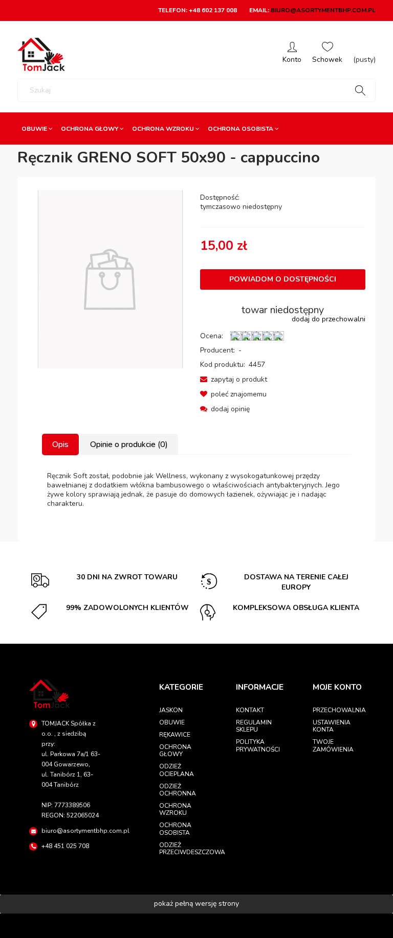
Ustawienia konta (332, 726)
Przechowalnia (338, 710)
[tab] (61, 444)
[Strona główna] (41, 54)
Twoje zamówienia (333, 745)
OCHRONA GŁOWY (175, 750)
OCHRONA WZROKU (175, 809)
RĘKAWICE (174, 735)
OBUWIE (172, 722)
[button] (233, 379)
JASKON (171, 710)
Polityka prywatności (258, 745)
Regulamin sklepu (254, 726)
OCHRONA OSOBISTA (175, 828)
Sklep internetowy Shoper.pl (196, 925)
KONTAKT (250, 710)
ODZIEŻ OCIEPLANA (176, 770)
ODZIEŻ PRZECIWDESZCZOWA (184, 848)
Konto (291, 54)
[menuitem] (37, 128)
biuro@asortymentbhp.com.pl (323, 10)
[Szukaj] (360, 90)
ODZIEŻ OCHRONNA (177, 790)
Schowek (327, 54)
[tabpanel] (196, 490)
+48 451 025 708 (65, 846)
